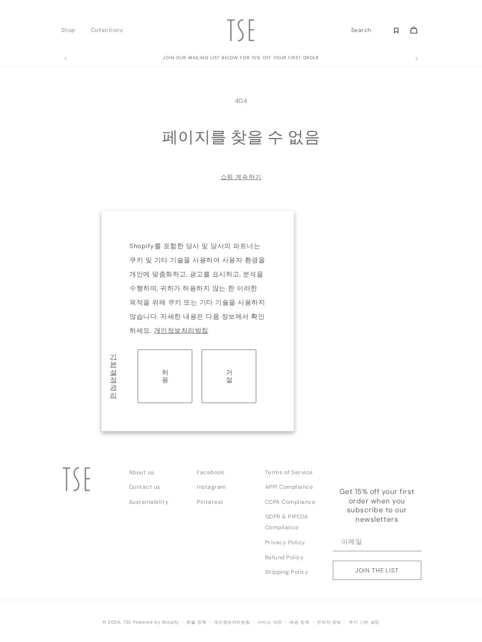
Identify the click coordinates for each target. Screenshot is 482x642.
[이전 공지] (65, 58)
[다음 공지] (416, 58)
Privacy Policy (285, 542)
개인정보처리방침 (181, 331)
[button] (71, 30)
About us (141, 472)
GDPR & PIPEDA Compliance (286, 522)
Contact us (145, 487)
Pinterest (210, 502)
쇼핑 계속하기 (241, 177)
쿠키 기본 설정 (364, 622)
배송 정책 (299, 622)
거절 (229, 376)
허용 (165, 376)
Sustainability (149, 502)
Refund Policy (284, 557)
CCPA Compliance (290, 502)
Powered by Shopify (156, 622)
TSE (127, 622)
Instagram (211, 487)
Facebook (210, 472)
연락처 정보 (329, 622)
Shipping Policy (287, 572)
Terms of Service (289, 472)
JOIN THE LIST (377, 570)
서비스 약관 (269, 622)
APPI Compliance (289, 487)
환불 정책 (196, 622)
